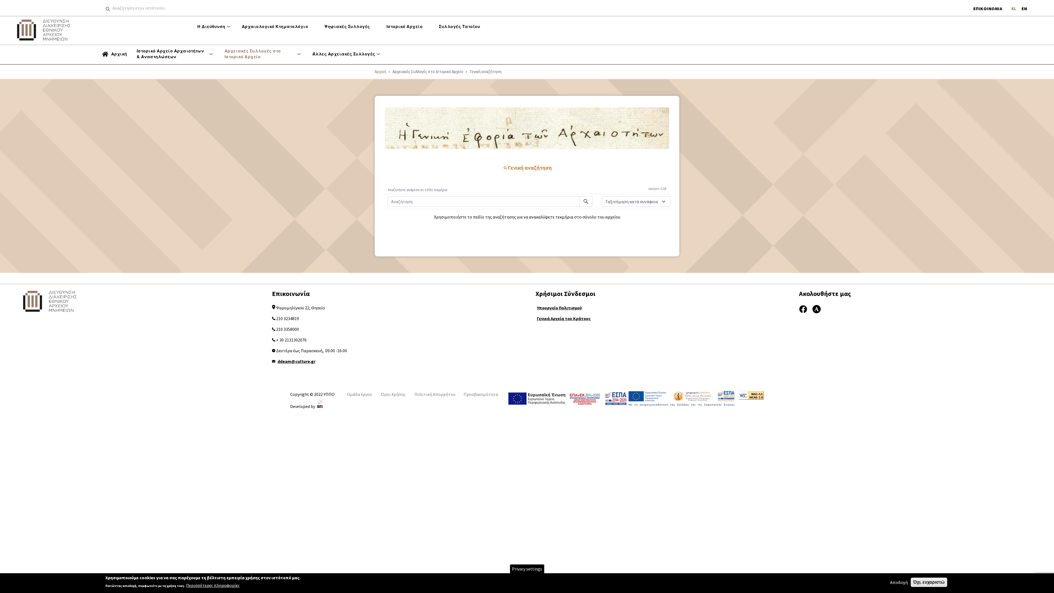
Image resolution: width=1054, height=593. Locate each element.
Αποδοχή (899, 582)
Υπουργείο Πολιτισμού (559, 308)
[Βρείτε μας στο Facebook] (803, 308)
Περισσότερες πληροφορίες (213, 585)
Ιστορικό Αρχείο (404, 26)
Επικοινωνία (987, 8)
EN (1024, 8)
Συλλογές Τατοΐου (459, 26)
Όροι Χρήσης (393, 394)
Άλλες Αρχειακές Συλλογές (343, 54)
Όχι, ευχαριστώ (929, 582)
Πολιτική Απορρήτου (434, 394)
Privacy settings (527, 569)
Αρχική (119, 54)
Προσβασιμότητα (481, 394)
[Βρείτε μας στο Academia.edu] (816, 308)
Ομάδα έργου (359, 394)
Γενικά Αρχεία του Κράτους (564, 318)
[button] (527, 128)
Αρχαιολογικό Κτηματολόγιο (275, 26)
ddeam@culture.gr (296, 361)
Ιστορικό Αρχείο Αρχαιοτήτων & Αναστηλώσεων (170, 54)
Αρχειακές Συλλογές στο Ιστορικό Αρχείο (253, 54)
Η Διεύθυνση (211, 26)
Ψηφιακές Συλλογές (347, 26)
